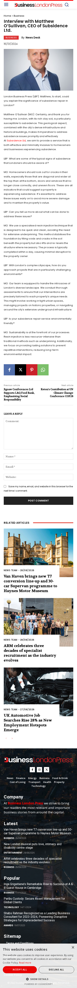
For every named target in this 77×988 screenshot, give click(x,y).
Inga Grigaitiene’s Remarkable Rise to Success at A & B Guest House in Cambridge (38, 885)
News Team (10, 570)
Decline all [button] (56, 969)
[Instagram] (39, 769)
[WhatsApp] (43, 369)
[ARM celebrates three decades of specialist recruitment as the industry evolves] (38, 622)
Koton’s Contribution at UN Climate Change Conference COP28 (57, 393)
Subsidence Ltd (16, 140)
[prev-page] (6, 738)
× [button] (72, 947)
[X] (20, 369)
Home (7, 16)
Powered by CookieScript (38, 984)
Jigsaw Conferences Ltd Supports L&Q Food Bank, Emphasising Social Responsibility (19, 394)
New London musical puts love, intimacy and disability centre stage (32, 845)
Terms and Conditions (20, 943)
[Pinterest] (31, 369)
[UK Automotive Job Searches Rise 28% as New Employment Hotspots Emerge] (38, 692)
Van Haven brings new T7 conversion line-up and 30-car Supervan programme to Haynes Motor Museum (30, 583)
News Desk (33, 37)
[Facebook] (9, 369)
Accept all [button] (20, 969)
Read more (25, 962)
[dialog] (38, 966)
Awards (8, 925)
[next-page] (12, 738)
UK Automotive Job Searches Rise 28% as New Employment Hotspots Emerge (28, 722)
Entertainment (13, 852)
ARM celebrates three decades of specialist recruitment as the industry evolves (30, 653)
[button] (38, 979)
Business (19, 16)
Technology (11, 907)
